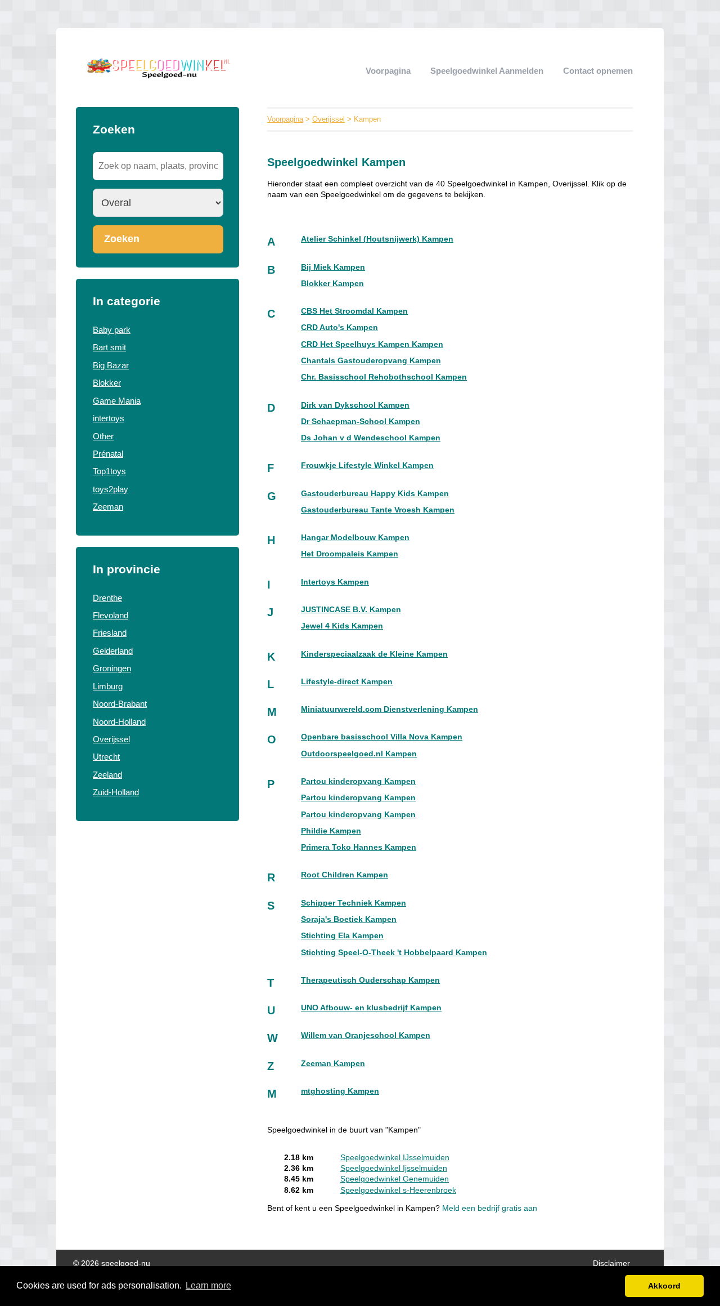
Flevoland (110, 615)
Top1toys (109, 471)
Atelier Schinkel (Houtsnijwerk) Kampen (377, 239)
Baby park (111, 330)
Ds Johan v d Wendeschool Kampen (370, 438)
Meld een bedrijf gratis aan (489, 1208)
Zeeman (108, 506)
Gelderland (113, 651)
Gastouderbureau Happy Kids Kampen (375, 493)
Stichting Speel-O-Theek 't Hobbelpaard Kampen (394, 952)
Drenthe (107, 598)
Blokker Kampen (332, 283)
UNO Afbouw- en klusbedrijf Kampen (371, 1008)
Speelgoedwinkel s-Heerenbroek (398, 1190)
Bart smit (109, 347)
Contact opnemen (598, 70)
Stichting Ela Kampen (342, 935)
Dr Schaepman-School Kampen (360, 421)
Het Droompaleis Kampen (349, 554)
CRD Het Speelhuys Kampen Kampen (372, 344)
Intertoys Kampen (335, 582)
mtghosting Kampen (340, 1091)
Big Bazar (111, 365)
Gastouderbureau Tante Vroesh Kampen (377, 510)
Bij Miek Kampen (333, 267)
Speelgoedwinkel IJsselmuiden (394, 1157)
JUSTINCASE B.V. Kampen (351, 609)
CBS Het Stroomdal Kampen (354, 311)
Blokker (107, 382)
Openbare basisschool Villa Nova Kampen (381, 737)
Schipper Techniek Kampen (353, 903)
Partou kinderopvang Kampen (358, 781)
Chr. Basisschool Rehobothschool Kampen (384, 377)
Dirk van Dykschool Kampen (355, 405)
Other (103, 436)
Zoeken (122, 238)
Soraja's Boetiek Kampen (349, 919)
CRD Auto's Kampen (339, 327)
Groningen (112, 668)
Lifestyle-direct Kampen (347, 681)
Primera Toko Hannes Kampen (358, 847)
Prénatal (108, 453)
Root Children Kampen (344, 875)
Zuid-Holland (116, 792)
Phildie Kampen (331, 831)
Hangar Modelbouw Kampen (355, 537)
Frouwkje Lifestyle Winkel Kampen (367, 465)
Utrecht (106, 756)
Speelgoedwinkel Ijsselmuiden (393, 1168)
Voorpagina (388, 70)
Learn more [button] (208, 1285)
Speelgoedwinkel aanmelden (486, 70)
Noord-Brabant (120, 703)
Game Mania (117, 400)
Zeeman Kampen (333, 1063)
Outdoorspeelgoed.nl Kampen (359, 754)
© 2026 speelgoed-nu (111, 1263)
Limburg (108, 686)
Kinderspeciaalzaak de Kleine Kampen (374, 654)
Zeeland (107, 774)
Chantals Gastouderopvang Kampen (371, 360)
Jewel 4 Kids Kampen (342, 626)
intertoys (108, 418)
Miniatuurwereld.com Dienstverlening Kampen (389, 709)
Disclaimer (611, 1263)
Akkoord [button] (664, 1285)
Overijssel (111, 739)
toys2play (110, 489)
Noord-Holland (119, 721)
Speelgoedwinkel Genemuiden (394, 1179)
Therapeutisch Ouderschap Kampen (370, 980)
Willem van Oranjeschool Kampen (365, 1035)
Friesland (110, 633)
